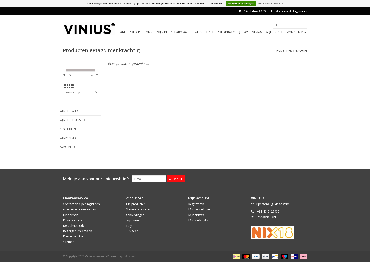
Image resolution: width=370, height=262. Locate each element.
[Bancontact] (274, 256)
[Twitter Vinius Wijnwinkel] (295, 178)
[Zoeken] (276, 25)
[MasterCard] (246, 256)
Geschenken (205, 32)
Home (122, 32)
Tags (289, 50)
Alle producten (136, 204)
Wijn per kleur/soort (173, 32)
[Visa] (255, 256)
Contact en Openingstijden (81, 204)
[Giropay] (293, 256)
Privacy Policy (72, 220)
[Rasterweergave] (66, 86)
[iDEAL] (236, 256)
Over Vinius (253, 32)
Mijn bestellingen (200, 209)
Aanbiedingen (135, 215)
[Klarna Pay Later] (302, 256)
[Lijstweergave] (71, 86)
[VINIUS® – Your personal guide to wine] (89, 28)
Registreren (196, 204)
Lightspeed (129, 256)
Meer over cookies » (270, 3)
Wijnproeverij (229, 32)
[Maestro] (284, 256)
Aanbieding (296, 32)
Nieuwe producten (138, 209)
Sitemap (68, 242)
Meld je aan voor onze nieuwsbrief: (96, 179)
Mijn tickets (196, 215)
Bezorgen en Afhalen (77, 231)
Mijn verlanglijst (199, 220)
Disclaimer (70, 215)
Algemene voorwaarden (79, 209)
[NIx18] (279, 232)
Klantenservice (73, 236)
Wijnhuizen (274, 32)
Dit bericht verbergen (241, 3)
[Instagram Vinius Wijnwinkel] (303, 178)
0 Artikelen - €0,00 (254, 11)
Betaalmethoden (74, 226)
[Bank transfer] (265, 256)
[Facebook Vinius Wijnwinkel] (288, 178)
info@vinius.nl (266, 217)
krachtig (301, 50)
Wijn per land (141, 32)
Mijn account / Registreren (291, 11)
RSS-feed (132, 231)
